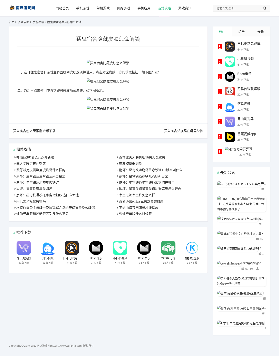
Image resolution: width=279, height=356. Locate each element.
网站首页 (62, 8)
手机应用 (144, 8)
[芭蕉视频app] (230, 137)
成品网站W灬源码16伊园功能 (262, 218)
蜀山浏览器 (24, 258)
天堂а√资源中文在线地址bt (261, 233)
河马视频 (48, 258)
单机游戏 (103, 8)
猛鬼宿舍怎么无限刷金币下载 (34, 131)
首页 (12, 22)
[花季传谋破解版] (230, 92)
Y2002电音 (168, 258)
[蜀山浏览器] (23, 248)
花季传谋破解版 (248, 88)
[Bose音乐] (96, 248)
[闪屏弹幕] (232, 152)
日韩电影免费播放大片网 (78, 258)
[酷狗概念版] (192, 248)
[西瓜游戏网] (23, 11)
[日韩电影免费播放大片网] (71, 248)
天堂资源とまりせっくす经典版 (263, 183)
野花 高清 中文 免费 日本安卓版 (263, 308)
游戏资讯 (184, 8)
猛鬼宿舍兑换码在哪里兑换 (183, 131)
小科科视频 (120, 258)
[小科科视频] (120, 248)
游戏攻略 (164, 8)
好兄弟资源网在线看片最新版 (262, 248)
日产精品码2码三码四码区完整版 (264, 293)
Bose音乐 (96, 258)
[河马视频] (47, 248)
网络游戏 (123, 8)
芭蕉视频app (246, 133)
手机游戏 (82, 8)
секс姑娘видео (251, 263)
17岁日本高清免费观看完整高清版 (265, 323)
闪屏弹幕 (245, 149)
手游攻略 (38, 22)
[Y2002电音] (168, 248)
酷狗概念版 (192, 258)
